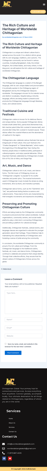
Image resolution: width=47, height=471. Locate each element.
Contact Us (12, 431)
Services (12, 427)
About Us (12, 423)
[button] (44, 4)
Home (11, 418)
